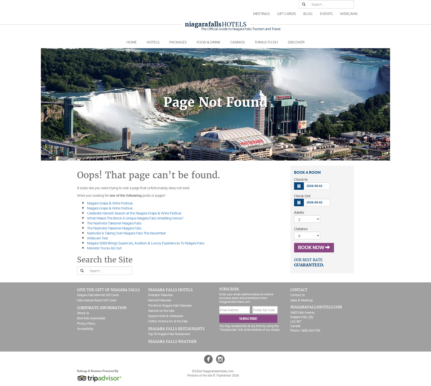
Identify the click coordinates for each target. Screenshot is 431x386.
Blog (308, 13)
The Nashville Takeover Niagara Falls (114, 223)
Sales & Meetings (301, 300)
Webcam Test (97, 238)
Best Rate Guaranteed (91, 318)
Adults (299, 212)
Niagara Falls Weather (172, 341)
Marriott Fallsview (159, 300)
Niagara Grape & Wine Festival (110, 203)
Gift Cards (286, 13)
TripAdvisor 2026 (227, 375)
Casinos (237, 42)
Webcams (348, 13)
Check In (301, 179)
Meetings (261, 13)
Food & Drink (208, 42)
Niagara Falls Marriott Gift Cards (98, 295)
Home (131, 42)
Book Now (311, 247)
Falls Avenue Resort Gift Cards (96, 300)
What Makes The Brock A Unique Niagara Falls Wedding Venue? (135, 218)
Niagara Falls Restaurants (176, 329)
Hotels (215, 24)
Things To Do (266, 42)
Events (326, 13)
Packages (178, 42)
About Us (83, 313)
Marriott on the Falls (161, 311)
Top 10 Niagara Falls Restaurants (169, 334)
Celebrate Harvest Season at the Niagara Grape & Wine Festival (134, 213)
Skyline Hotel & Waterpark (165, 316)
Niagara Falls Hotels (170, 290)
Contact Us (297, 295)
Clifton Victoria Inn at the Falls (168, 321)
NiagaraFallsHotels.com (316, 307)
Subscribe (248, 318)
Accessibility (85, 329)
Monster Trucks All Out (104, 248)
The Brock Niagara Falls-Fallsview (170, 305)
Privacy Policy (86, 323)
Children (301, 229)
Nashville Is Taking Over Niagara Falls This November (126, 233)
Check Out (302, 196)
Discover (296, 42)
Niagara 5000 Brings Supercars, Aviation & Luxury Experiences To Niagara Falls (145, 243)
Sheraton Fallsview (160, 295)
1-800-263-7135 (310, 330)
